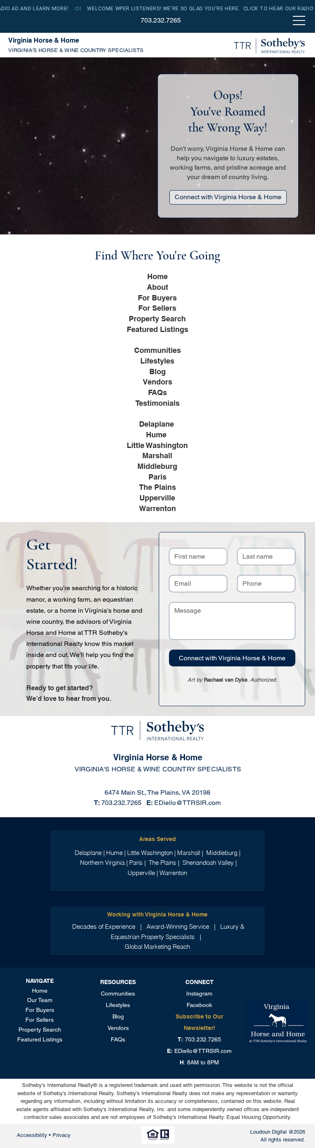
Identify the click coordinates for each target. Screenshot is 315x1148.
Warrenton (157, 508)
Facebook (199, 1005)
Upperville (157, 497)
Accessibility (33, 1135)
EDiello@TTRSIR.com (187, 803)
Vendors (157, 381)
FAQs (157, 392)
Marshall (157, 455)
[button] (157, 8)
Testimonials (157, 402)
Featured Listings (157, 329)
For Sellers (157, 307)
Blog (157, 371)
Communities (157, 350)
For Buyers (157, 297)
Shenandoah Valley (209, 862)
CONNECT (199, 982)
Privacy (61, 1135)
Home (157, 276)
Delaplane (157, 423)
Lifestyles (157, 360)
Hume (156, 434)
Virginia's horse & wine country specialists (76, 50)
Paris (157, 476)
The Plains (157, 486)
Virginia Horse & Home (43, 40)
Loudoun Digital (268, 1132)
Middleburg (157, 466)
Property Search (157, 318)
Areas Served (157, 839)
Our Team (39, 1000)
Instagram (199, 993)
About (157, 286)
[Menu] (299, 20)
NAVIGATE (40, 981)
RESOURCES (118, 982)
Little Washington (157, 445)
